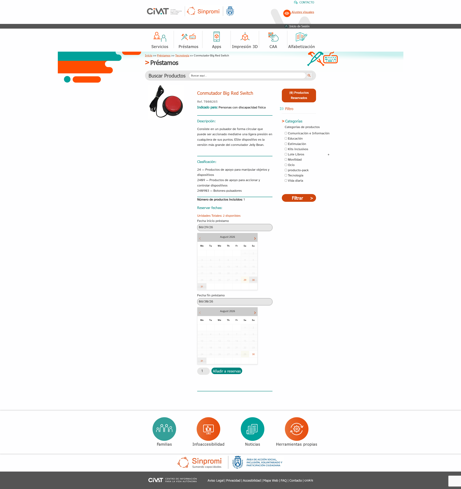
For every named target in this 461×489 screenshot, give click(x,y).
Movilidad (294, 160)
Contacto (295, 480)
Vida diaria (295, 181)
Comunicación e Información (308, 133)
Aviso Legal (216, 480)
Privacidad (233, 480)
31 (202, 286)
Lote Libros (295, 154)
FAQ (284, 480)
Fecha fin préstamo (211, 295)
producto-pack (298, 170)
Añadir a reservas (227, 371)
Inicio (148, 55)
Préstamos (164, 55)
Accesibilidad (252, 480)
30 (253, 279)
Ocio (291, 165)
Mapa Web (270, 480)
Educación (295, 138)
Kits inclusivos (297, 149)
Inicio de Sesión (299, 26)
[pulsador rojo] (166, 87)
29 (245, 279)
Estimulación (296, 144)
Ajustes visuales (302, 12)
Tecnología (182, 55)
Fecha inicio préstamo (213, 221)
